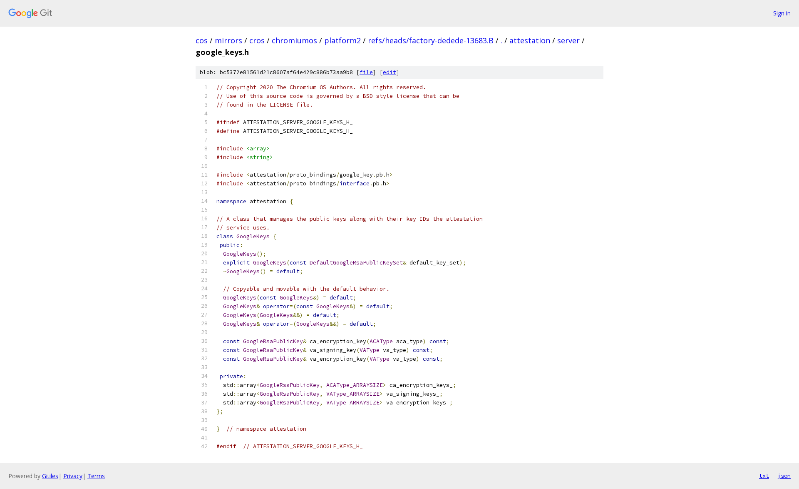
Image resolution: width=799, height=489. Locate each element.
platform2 (342, 40)
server (568, 40)
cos (202, 40)
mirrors (228, 40)
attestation (529, 40)
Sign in (782, 13)
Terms (96, 476)
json (784, 475)
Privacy (72, 476)
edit (389, 72)
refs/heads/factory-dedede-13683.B (431, 40)
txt (764, 475)
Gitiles (50, 476)
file (366, 72)
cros (257, 40)
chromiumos (294, 40)
